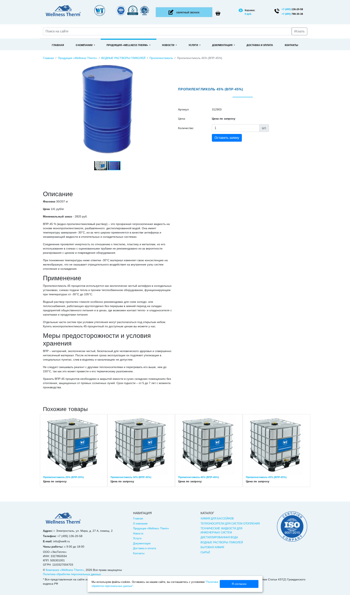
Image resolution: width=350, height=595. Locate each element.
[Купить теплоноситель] (63, 519)
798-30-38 (292, 14)
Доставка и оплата (259, 45)
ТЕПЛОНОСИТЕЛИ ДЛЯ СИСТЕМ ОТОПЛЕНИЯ (230, 523)
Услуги (194, 45)
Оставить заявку (226, 137)
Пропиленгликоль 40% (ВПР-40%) (198, 477)
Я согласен (239, 583)
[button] (168, 63)
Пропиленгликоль (161, 58)
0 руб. (248, 14)
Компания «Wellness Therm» (65, 569)
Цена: (182, 118)
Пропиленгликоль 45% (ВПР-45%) (266, 477)
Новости (168, 45)
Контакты (291, 45)
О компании (84, 45)
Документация (222, 45)
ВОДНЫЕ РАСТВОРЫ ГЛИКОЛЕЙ (123, 58)
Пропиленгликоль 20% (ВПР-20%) (63, 477)
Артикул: (183, 109)
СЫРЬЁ (205, 552)
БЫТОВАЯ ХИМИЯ (212, 547)
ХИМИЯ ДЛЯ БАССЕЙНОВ (217, 518)
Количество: (186, 128)
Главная (58, 45)
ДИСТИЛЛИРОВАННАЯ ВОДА (219, 537)
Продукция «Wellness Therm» (128, 45)
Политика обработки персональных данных (72, 574)
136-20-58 (292, 9)
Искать (299, 31)
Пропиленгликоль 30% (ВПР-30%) (131, 477)
